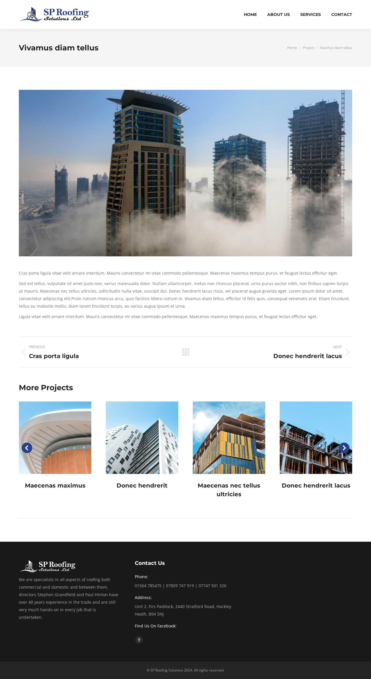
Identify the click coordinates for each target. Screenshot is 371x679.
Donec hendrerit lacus (316, 485)
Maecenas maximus (55, 485)
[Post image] (55, 437)
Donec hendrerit (142, 485)
